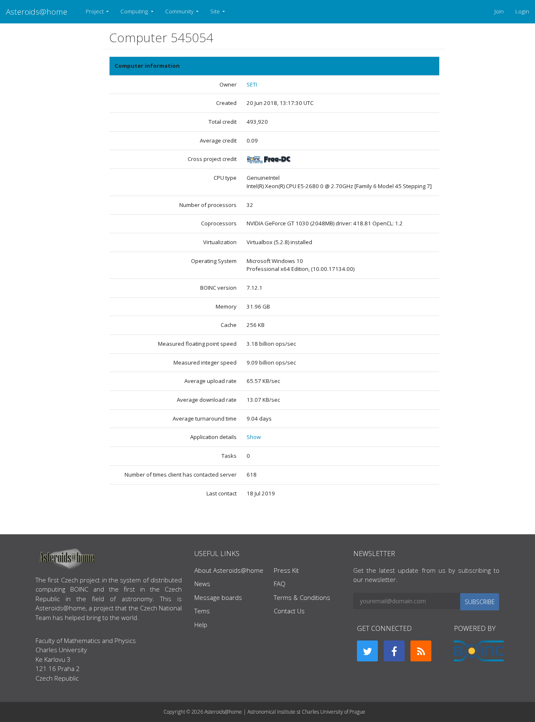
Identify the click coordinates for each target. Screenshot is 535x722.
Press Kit (286, 570)
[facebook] (394, 650)
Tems (202, 611)
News (202, 583)
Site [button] (215, 11)
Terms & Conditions (302, 597)
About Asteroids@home (228, 570)
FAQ (279, 583)
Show (254, 437)
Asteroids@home (36, 11)
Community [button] (180, 11)
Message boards (218, 597)
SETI (252, 84)
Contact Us (289, 611)
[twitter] (367, 650)
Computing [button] (134, 11)
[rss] (420, 650)
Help (200, 624)
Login (522, 11)
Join (499, 11)
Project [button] (95, 11)
